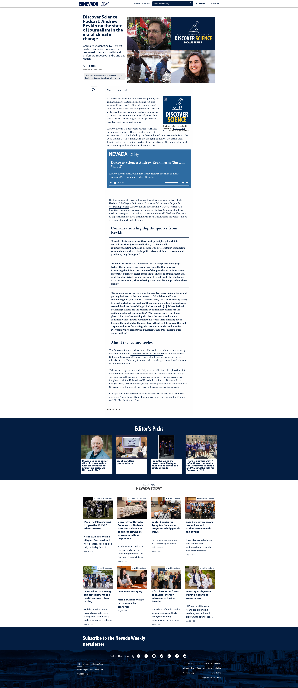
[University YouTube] (154, 656)
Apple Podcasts (179, 128)
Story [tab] (110, 89)
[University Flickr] (169, 656)
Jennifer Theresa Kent (92, 69)
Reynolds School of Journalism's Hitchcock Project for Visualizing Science (145, 204)
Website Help (188, 668)
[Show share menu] (94, 90)
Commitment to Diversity (210, 664)
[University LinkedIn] (184, 656)
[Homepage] (93, 4)
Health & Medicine (174, 499)
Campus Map (188, 673)
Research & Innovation (206, 499)
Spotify (166, 130)
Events (137, 3)
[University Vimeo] (161, 656)
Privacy (191, 664)
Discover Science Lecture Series (146, 353)
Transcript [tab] (122, 89)
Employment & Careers (211, 678)
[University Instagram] (177, 656)
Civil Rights (216, 673)
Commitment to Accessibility (208, 668)
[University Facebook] (146, 656)
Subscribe (146, 3)
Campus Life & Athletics (104, 499)
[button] (201, 3)
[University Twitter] (138, 656)
